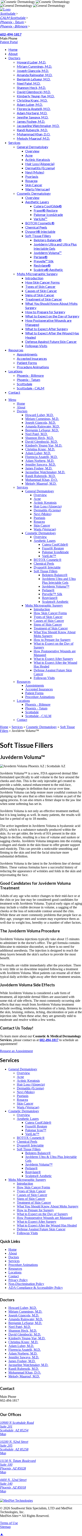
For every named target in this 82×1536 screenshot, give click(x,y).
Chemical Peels (36, 227)
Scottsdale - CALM (30, 388)
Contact (14, 392)
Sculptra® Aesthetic (48, 270)
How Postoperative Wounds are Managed (44, 1218)
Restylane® (42, 265)
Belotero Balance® (48, 240)
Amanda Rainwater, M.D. (34, 75)
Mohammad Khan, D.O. (33, 134)
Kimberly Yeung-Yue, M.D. (35, 96)
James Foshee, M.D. (31, 121)
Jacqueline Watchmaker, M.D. (38, 126)
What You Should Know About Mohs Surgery (47, 1206)
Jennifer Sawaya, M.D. (32, 117)
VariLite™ (40, 219)
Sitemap (5, 1527)
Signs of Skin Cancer (39, 295)
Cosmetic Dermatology (34, 193)
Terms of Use (9, 1523)
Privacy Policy (18, 1280)
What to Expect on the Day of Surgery (52, 316)
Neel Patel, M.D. (28, 83)
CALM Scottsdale (13, 18)
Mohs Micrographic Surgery (37, 274)
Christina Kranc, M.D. (32, 100)
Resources (15, 350)
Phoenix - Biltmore (14, 26)
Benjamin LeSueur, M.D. (33, 79)
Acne (29, 155)
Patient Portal (9, 42)
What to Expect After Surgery (46, 329)
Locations (15, 371)
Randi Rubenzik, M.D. (32, 130)
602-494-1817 (10, 34)
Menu (12, 400)
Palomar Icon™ (35, 1130)
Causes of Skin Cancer (41, 291)
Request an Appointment (16, 1051)
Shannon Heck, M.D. (31, 88)
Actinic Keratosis (37, 159)
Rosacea (31, 181)
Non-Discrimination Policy (26, 1284)
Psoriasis (31, 176)
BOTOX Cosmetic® (39, 223)
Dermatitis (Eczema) (40, 168)
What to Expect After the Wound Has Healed (47, 1225)
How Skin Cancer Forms (42, 282)
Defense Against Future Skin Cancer (51, 341)
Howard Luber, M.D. (31, 62)
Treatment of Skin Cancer (43, 299)
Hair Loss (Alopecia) (39, 164)
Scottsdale (8, 13)
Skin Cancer (33, 185)
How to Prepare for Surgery (45, 312)
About (13, 54)
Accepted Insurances (32, 358)
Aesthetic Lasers (37, 202)
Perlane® (41, 257)
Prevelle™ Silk (44, 261)
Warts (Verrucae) (37, 189)
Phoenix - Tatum (12, 22)
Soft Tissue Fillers (38, 236)
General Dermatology (32, 147)
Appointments (27, 354)
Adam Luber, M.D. (30, 104)
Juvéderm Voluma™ (48, 253)
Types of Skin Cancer (40, 286)
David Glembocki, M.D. (34, 92)
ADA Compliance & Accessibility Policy (35, 1287)
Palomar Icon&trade (48, 215)
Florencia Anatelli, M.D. (33, 109)
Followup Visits (36, 346)
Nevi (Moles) (34, 172)
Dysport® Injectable (40, 231)
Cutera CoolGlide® (48, 206)
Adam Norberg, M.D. (32, 113)
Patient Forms (27, 363)
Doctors (14, 58)
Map (3, 1434)
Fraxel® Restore (46, 210)
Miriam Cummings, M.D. (34, 66)
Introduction (34, 278)
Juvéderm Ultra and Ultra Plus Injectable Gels (55, 246)
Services (14, 143)
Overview (32, 151)
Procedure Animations (33, 367)
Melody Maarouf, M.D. (33, 138)
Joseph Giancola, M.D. (33, 71)
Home (12, 49)
